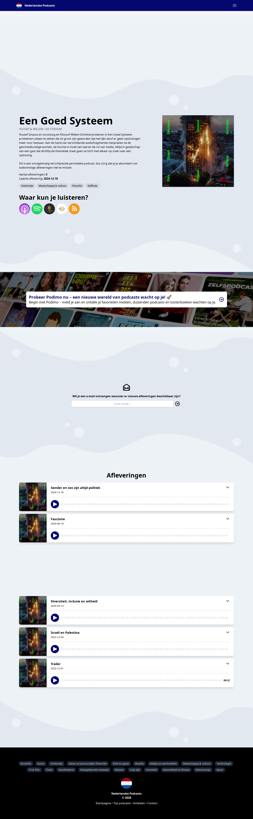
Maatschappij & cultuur (52, 185)
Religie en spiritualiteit (163, 763)
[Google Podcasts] (62, 209)
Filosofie (77, 185)
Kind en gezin (121, 763)
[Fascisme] (33, 528)
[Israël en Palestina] (33, 641)
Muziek (139, 763)
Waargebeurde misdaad (94, 769)
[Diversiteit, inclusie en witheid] (33, 610)
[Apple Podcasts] (24, 209)
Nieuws (119, 769)
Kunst (40, 763)
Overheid (151, 769)
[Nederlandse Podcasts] (126, 783)
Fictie (49, 769)
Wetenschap (203, 769)
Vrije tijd (135, 769)
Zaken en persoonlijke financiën (88, 763)
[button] (235, 5)
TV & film (34, 769)
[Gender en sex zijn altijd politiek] (33, 497)
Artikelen (139, 803)
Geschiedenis (66, 769)
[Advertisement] (126, 41)
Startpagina (103, 803)
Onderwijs (27, 185)
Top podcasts (122, 803)
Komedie (26, 763)
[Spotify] (37, 209)
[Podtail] (49, 209)
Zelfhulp (92, 185)
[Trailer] (33, 673)
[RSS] (74, 209)
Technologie (224, 763)
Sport (220, 769)
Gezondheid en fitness (176, 769)
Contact (152, 803)
